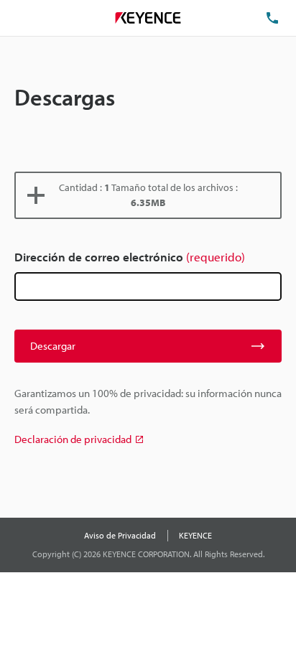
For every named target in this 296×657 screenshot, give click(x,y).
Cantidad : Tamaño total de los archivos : (148, 195)
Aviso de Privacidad (120, 535)
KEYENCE (195, 535)
